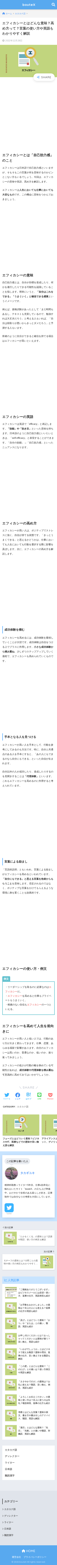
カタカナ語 (22, 1106)
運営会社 (16, 1557)
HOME (30, 1551)
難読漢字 (10, 1475)
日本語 (8, 1469)
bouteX (28, 4)
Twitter (9, 1214)
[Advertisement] (28, 114)
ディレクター (12, 1456)
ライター (10, 1462)
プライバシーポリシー (35, 1557)
